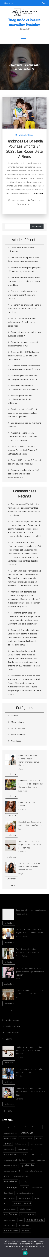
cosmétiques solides (15, 1154)
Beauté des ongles (10, 1138)
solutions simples (9, 1225)
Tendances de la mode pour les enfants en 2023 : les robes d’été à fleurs (24, 149)
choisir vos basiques (36, 1144)
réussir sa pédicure (10, 1209)
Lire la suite (9, 1063)
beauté (27, 1132)
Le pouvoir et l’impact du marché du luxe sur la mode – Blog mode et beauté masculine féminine (24, 525)
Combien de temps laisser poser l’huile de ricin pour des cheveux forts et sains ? (30, 783)
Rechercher (36, 226)
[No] (45, 1247)
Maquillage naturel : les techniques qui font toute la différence (20, 399)
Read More (38, 193)
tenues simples (24, 1225)
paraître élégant (37, 1188)
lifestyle (6, 1176)
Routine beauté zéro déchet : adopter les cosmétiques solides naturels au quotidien (23, 413)
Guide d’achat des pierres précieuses (31, 910)
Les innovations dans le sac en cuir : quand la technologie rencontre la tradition (24, 281)
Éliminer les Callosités (11, 1230)
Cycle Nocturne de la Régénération (15, 1160)
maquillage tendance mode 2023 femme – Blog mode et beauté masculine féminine (22, 655)
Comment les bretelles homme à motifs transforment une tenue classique (24, 308)
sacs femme (27, 1214)
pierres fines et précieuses (25, 1193)
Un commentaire (18, 200)
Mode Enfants (26, 134)
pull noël (36, 1198)
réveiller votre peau (26, 1209)
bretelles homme (20, 1144)
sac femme (10, 1214)
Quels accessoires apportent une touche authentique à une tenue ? (23, 295)
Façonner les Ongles (10, 1166)
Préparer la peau (24, 1198)
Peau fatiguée (8, 1193)
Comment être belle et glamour (22, 623)
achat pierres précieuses (11, 1127)
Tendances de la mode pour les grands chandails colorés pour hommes (22, 641)
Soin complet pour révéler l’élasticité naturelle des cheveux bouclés (29, 866)
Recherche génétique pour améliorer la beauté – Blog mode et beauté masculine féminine (24, 616)
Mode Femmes (18, 728)
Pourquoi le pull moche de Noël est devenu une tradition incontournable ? (23, 474)
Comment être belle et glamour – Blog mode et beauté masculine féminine (24, 634)
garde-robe (27, 1165)
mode (24, 1187)
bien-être (39, 1138)
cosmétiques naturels (25, 1149)
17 (9, 1010)
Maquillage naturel (27, 1182)
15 (12, 885)
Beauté (14, 715)
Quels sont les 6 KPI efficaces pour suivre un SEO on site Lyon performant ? (23, 356)
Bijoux (7, 1143)
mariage (10, 1187)
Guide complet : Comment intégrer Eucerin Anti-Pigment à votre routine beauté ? (22, 450)
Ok (25, 1253)
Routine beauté (22, 1203)
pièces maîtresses (9, 1198)
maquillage (10, 1181)
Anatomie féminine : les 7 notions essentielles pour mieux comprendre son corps (22, 436)
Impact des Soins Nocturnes (33, 1171)
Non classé (16, 741)
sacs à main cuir (9, 1220)
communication (9, 1149)
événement (25, 1230)
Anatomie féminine (10, 1133)
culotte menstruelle (37, 1155)
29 (9, 1111)
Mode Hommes (18, 734)
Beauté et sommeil (26, 1138)
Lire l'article (11, 774)
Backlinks (15, 504)
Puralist (6, 1204)
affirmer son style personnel (32, 1127)
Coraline (34, 200)
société (21, 1220)
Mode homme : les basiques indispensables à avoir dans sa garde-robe (22, 322)
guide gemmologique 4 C (12, 1171)
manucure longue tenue (21, 1176)
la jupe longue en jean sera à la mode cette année (24, 690)
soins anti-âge (35, 1219)
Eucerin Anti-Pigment (38, 1160)
